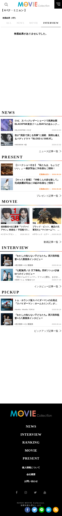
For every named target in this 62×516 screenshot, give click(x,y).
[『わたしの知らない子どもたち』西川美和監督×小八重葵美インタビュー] (7, 319)
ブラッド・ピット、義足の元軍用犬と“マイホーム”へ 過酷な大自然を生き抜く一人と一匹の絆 (46, 228)
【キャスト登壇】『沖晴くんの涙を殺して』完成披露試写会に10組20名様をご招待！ (37, 181)
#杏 (25, 145)
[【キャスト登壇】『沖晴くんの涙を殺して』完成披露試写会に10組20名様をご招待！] (7, 184)
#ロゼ (29, 130)
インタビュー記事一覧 (46, 286)
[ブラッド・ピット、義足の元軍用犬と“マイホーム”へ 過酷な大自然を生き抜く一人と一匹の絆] (47, 216)
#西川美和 (19, 324)
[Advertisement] (31, 75)
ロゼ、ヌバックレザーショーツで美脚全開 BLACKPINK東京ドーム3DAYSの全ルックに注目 (37, 122)
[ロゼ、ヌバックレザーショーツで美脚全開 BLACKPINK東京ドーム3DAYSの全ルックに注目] (7, 125)
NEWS (31, 426)
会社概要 (31, 474)
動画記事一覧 (51, 242)
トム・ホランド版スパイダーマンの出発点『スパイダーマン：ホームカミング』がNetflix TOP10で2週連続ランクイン (36, 302)
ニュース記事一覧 (48, 151)
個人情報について (31, 467)
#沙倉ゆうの (30, 280)
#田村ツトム (19, 280)
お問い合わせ (31, 481)
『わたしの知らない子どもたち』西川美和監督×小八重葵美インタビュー (37, 317)
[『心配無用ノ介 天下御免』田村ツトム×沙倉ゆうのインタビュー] (7, 275)
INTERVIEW (31, 434)
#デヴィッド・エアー (41, 234)
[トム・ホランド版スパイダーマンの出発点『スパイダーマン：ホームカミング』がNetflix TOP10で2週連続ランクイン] (7, 305)
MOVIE (31, 450)
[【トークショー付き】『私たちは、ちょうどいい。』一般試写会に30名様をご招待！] (7, 169)
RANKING (31, 442)
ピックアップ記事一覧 (46, 331)
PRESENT (31, 458)
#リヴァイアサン (7, 234)
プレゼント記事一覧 (47, 195)
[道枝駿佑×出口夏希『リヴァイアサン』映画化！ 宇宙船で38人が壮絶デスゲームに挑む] (15, 216)
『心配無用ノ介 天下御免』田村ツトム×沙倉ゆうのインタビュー (37, 272)
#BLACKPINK (20, 130)
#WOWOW (19, 145)
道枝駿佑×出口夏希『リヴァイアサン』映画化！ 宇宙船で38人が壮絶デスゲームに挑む (15, 228)
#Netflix (18, 309)
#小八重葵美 (28, 324)
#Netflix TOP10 (28, 309)
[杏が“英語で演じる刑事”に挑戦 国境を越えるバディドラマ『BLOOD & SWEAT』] (7, 140)
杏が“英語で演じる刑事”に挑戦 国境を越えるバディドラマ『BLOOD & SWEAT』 (37, 137)
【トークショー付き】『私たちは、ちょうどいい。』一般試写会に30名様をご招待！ (37, 167)
